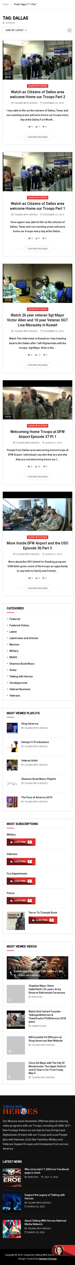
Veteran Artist (29, 760)
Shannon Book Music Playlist (38, 778)
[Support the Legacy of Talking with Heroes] (12, 1203)
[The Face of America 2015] (12, 801)
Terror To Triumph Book (43, 912)
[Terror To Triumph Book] (16, 921)
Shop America (29, 723)
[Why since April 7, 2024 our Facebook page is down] (12, 1177)
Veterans (14, 695)
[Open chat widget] (63, 1250)
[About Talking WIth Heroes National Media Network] (12, 1229)
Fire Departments (17, 873)
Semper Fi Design (48, 1259)
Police (10, 893)
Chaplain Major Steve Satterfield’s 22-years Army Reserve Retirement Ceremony (47, 989)
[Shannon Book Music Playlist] (12, 783)
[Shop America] (12, 728)
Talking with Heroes (37, 86)
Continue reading (37, 137)
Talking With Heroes (26, 103)
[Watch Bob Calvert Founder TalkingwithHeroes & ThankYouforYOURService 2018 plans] (16, 1020)
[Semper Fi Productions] (12, 746)
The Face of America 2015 (36, 797)
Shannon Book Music (22, 663)
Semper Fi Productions (35, 742)
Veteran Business (19, 689)
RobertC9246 (39, 1026)
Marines (14, 644)
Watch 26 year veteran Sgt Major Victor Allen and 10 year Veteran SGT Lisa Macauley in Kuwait (37, 320)
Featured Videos (19, 625)
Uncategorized (18, 682)
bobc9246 (37, 997)
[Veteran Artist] (12, 765)
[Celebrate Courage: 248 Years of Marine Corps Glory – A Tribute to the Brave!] (37, 967)
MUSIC (13, 657)
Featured (14, 619)
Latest (13, 631)
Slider (13, 670)
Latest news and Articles (23, 638)
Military (13, 650)
